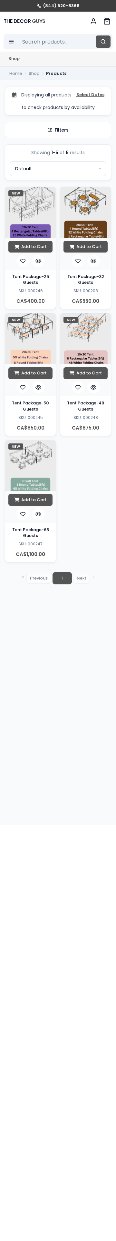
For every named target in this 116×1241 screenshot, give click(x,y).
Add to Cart (34, 246)
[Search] (103, 41)
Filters (62, 130)
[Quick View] (38, 261)
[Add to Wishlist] (22, 261)
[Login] (93, 21)
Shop (14, 58)
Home (15, 73)
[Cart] (107, 21)
